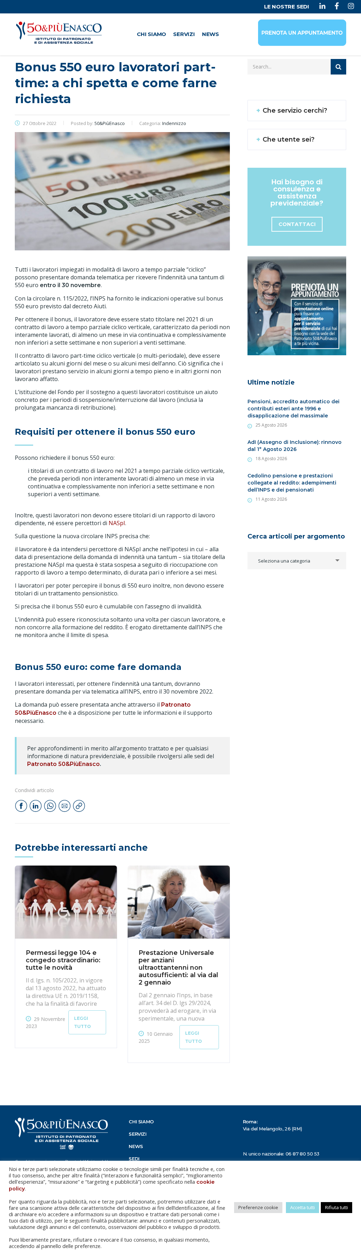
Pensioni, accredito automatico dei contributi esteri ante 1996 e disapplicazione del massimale (293, 408)
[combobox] (296, 560)
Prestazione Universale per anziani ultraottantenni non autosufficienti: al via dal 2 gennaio (178, 967)
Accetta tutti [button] (302, 1207)
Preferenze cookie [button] (258, 1207)
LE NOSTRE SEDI (286, 6)
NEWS (210, 34)
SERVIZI (184, 34)
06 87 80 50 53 (302, 1154)
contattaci (297, 224)
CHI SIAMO (151, 34)
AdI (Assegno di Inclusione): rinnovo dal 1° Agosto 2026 (294, 445)
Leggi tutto (82, 1022)
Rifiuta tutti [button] (336, 1207)
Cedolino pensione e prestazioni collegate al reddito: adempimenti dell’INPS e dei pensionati (291, 483)
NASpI (117, 523)
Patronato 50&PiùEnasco (63, 764)
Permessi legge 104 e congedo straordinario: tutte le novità (63, 960)
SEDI (134, 1158)
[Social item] (322, 6)
